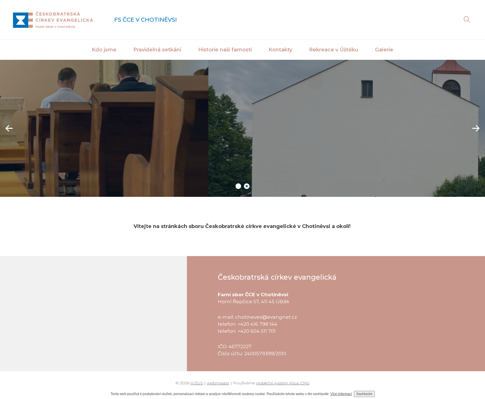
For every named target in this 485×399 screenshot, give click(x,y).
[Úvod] (53, 19)
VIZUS (197, 383)
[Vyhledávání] (466, 19)
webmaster (218, 383)
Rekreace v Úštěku (333, 50)
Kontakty (280, 50)
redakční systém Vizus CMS (283, 383)
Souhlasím (364, 394)
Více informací (341, 394)
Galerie (384, 50)
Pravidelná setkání (157, 50)
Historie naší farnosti (225, 50)
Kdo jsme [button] (104, 50)
